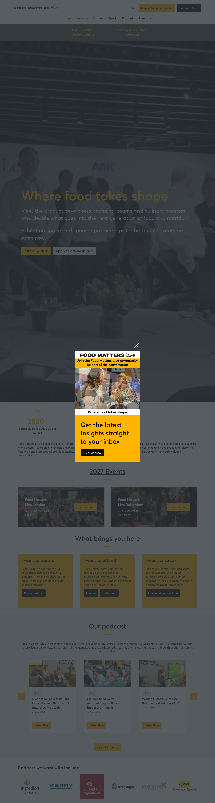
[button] (137, 345)
